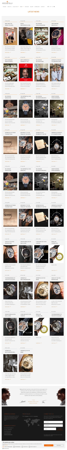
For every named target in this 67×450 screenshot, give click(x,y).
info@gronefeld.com (8, 434)
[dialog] (33, 445)
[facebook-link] (48, 6)
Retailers (27, 6)
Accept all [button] (49, 445)
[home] (7, 2)
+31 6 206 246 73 (7, 432)
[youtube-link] (54, 6)
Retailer (27, 416)
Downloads (37, 6)
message (36, 416)
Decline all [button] (59, 445)
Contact (43, 6)
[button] (16, 7)
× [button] (65, 441)
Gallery (31, 6)
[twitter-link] (52, 6)
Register (6, 418)
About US (9, 6)
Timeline (4, 6)
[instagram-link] (50, 6)
